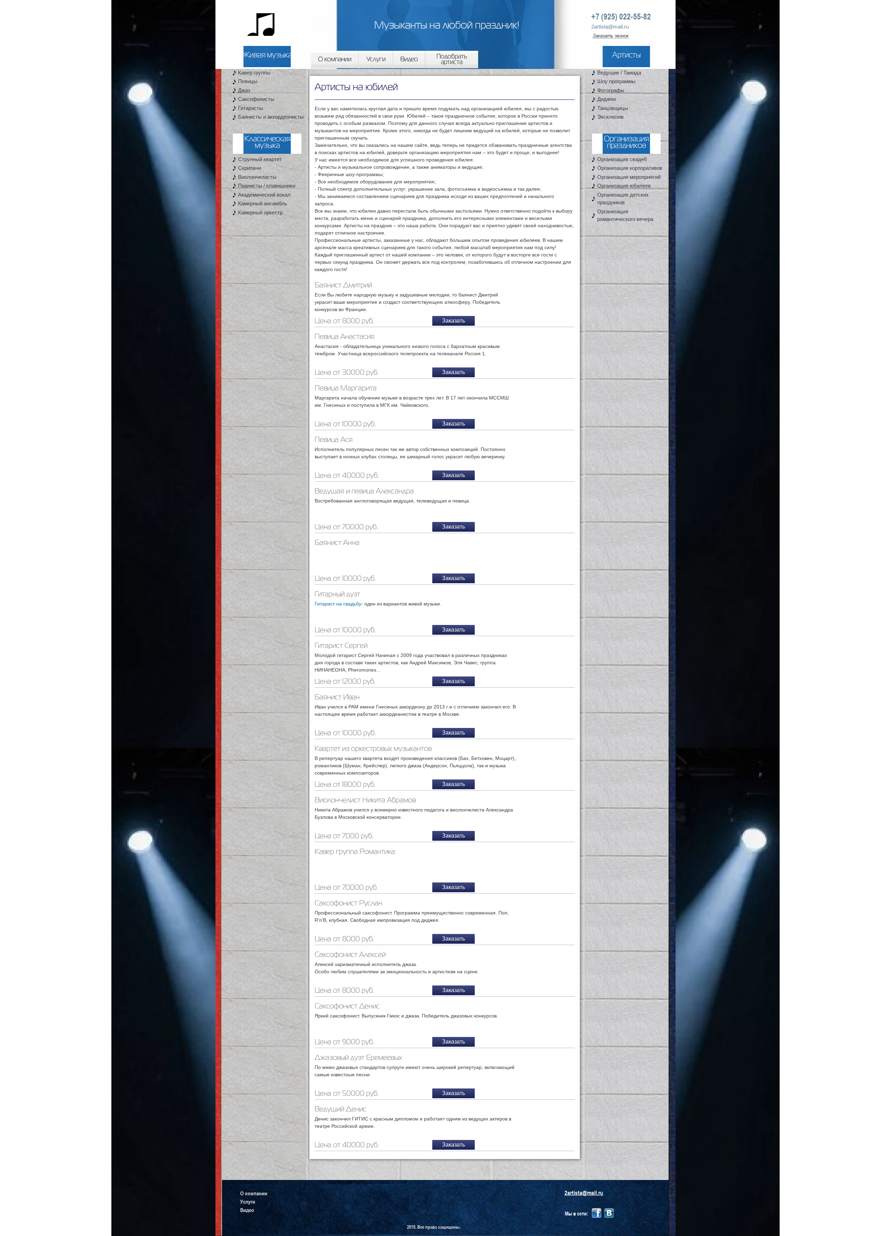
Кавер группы (254, 73)
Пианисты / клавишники (266, 186)
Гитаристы (250, 108)
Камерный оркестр (260, 212)
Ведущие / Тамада (619, 73)
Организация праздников (626, 142)
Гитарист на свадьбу (338, 604)
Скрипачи (249, 168)
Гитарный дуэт (337, 594)
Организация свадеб (622, 159)
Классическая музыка (267, 142)
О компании (335, 59)
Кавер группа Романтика (355, 852)
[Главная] (254, 19)
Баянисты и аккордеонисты (271, 117)
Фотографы (610, 90)
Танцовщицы (612, 108)
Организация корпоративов (629, 168)
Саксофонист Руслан (348, 903)
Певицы (247, 81)
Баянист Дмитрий (343, 285)
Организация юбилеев (624, 186)
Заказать (453, 321)
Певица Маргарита (346, 388)
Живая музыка (267, 55)
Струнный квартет (260, 159)
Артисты (626, 55)
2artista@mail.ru (610, 27)
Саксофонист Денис (347, 1006)
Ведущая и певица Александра (364, 491)
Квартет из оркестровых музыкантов (373, 749)
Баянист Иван (337, 697)
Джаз (244, 90)
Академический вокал (264, 195)
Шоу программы (616, 81)
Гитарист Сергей (341, 646)
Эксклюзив (610, 117)
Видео (409, 59)
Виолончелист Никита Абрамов (365, 800)
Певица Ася (334, 440)
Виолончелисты (257, 177)
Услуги (376, 59)
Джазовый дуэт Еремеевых (358, 1058)
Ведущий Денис (340, 1109)
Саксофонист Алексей (350, 955)
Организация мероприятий (629, 177)
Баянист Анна (337, 543)
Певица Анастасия (344, 337)
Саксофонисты (256, 99)
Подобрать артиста (451, 59)
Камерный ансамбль (262, 203)
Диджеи (606, 99)
